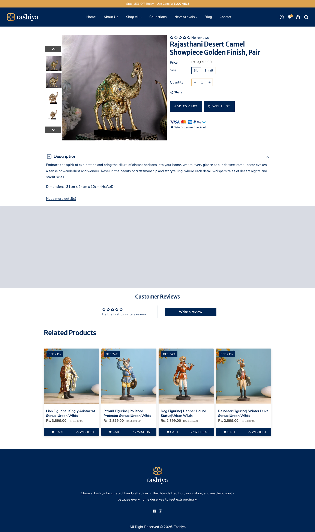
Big (196, 71)
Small (208, 71)
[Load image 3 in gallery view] (53, 97)
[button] (298, 17)
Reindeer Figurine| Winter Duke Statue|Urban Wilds (243, 413)
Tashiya (180, 527)
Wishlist (221, 106)
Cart (60, 432)
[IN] (160, 511)
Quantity (176, 82)
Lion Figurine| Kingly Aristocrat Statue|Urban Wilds (70, 413)
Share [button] (178, 92)
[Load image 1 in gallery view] (53, 62)
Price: (174, 62)
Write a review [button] (190, 312)
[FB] (154, 511)
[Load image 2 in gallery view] (53, 80)
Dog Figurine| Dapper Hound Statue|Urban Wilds (183, 413)
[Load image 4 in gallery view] (53, 114)
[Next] (53, 130)
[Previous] (53, 49)
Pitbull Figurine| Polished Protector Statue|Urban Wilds (127, 413)
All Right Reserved (144, 527)
